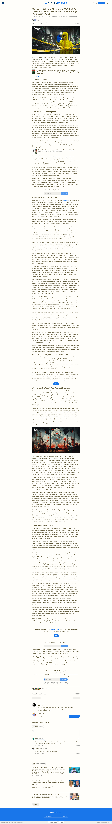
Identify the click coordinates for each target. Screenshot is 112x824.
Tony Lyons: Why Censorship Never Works (45, 794)
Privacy (12, 822)
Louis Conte (38, 788)
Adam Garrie (39, 19)
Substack (98, 822)
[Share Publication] (96, 3)
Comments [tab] (35, 726)
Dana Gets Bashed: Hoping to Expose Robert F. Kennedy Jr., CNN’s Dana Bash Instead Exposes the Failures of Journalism (49, 782)
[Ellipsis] (79, 738)
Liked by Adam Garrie (40, 740)
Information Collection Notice (55, 683)
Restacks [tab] (41, 726)
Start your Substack (53, 822)
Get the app (61, 822)
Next (75, 698)
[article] (56, 772)
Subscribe (101, 3)
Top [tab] (34, 763)
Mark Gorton (38, 748)
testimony (71, 359)
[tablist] (38, 726)
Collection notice (20, 822)
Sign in (108, 3)
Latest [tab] (37, 763)
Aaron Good (46, 151)
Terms (15, 822)
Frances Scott (41, 151)
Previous (37, 698)
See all (35, 804)
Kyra (36, 738)
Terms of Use (62, 682)
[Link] (31, 80)
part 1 (35, 57)
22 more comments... (36, 757)
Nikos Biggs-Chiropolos (49, 19)
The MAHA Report (39, 775)
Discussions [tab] (42, 763)
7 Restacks (48, 688)
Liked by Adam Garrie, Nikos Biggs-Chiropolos (44, 749)
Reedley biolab (55, 629)
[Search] (93, 3)
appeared (66, 200)
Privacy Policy (65, 683)
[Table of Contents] (1, 412)
